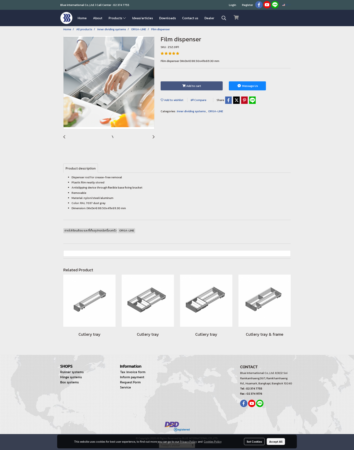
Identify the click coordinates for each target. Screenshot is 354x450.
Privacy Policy (188, 441)
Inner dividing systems (191, 111)
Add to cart (193, 86)
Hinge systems (71, 377)
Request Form (130, 382)
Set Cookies (254, 441)
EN (287, 5)
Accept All (276, 441)
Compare (200, 100)
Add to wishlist (173, 100)
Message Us (250, 86)
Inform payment (132, 377)
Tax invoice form (132, 371)
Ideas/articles (142, 18)
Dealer (209, 18)
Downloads (167, 18)
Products (116, 18)
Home (82, 18)
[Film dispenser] (109, 82)
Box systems (69, 382)
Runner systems (72, 371)
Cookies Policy (212, 441)
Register (247, 5)
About (97, 18)
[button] (223, 18)
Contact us (190, 18)
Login (232, 5)
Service (125, 387)
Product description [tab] (81, 168)
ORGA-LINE (215, 111)
